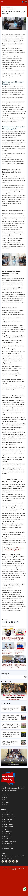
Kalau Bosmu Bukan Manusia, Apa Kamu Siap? (13, 12)
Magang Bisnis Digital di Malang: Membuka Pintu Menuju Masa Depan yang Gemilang (8, 639)
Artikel (5, 804)
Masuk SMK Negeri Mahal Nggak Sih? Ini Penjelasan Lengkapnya (10, 742)
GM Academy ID (8, 836)
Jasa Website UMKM (9, 848)
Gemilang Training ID (16, 868)
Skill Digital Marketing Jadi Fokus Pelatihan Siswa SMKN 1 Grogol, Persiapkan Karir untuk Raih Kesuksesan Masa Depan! (7, 666)
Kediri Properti (7, 838)
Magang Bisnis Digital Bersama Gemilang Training (19, 652)
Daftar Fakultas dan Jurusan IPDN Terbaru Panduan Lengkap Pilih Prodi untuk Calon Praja (10, 717)
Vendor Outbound (8, 826)
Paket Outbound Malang (10, 841)
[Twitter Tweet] (3, 622)
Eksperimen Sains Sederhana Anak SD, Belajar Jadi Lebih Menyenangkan (7, 652)
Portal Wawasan (8, 831)
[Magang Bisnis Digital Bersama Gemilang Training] (20, 645)
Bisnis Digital (9, 9)
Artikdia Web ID (7, 834)
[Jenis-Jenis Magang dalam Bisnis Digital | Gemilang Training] (20, 632)
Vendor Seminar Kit (8, 846)
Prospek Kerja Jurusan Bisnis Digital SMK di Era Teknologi (20, 666)
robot (14, 9)
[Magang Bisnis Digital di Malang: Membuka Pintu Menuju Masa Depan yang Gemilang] (8, 632)
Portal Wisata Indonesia (10, 817)
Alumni (5, 799)
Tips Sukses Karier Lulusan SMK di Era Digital (10, 709)
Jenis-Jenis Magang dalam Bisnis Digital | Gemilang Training (19, 638)
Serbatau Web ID (8, 812)
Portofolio (6, 802)
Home (3, 9)
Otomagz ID (7, 821)
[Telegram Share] (9, 622)
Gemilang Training (8, 824)
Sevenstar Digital (8, 819)
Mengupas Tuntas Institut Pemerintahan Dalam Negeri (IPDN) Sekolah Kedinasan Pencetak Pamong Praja (11, 725)
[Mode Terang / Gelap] (23, 1)
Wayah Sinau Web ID (9, 843)
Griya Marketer (7, 829)
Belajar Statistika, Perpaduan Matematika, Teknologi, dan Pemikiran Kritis (11, 734)
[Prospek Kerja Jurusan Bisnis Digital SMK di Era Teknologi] (20, 659)
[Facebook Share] (6, 622)
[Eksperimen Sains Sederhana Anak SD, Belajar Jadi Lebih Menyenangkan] (8, 645)
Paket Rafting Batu (8, 814)
